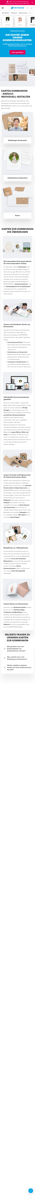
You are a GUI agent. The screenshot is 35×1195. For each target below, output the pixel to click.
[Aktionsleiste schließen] (32, 3)
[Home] (17, 8)
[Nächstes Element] (32, 13)
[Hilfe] (30, 1190)
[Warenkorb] (31, 8)
